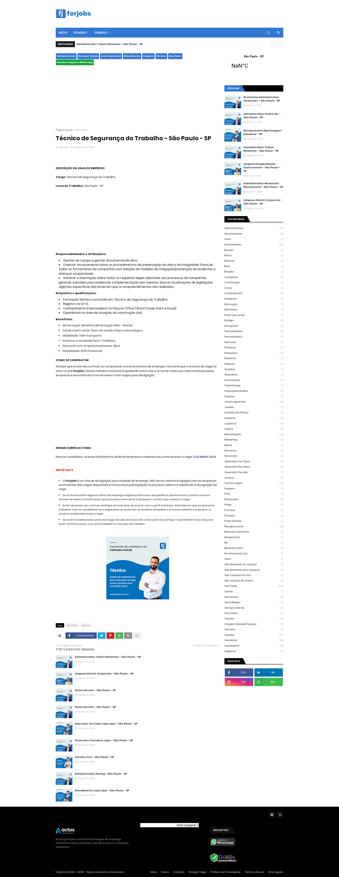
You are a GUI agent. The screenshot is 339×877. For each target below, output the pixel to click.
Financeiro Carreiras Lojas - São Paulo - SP (104, 740)
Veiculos (253, 629)
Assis (253, 239)
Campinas (253, 277)
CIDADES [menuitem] (79, 33)
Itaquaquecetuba (253, 391)
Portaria (253, 510)
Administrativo (66, 56)
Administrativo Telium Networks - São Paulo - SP (110, 44)
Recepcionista (253, 526)
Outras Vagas (253, 483)
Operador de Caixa (253, 467)
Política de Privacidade (226, 872)
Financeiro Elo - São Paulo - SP (95, 690)
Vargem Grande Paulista (253, 624)
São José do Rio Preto (253, 581)
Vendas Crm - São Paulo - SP (94, 757)
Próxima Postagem (205, 645)
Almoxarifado (253, 234)
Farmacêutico (253, 337)
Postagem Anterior (70, 645)
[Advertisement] (138, 96)
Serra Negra (253, 602)
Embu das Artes (253, 315)
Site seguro (275, 872)
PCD (253, 494)
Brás (253, 266)
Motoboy (253, 450)
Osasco (253, 478)
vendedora (253, 646)
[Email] (128, 635)
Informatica (253, 380)
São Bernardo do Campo (253, 564)
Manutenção (253, 434)
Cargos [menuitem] (100, 33)
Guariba (253, 369)
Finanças (253, 347)
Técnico (86, 625)
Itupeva (253, 396)
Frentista (253, 358)
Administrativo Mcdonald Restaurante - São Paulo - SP (263, 185)
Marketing (253, 439)
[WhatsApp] (119, 635)
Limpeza (148, 56)
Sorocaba (253, 613)
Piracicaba (253, 499)
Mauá (253, 445)
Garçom (253, 364)
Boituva (253, 261)
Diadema (253, 299)
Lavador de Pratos (253, 412)
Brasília (253, 271)
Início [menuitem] (63, 33)
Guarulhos (253, 374)
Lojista (253, 429)
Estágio (253, 320)
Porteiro (253, 515)
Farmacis (253, 342)
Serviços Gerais (88, 56)
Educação (253, 304)
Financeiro (253, 353)
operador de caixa (253, 461)
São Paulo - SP (253, 64)
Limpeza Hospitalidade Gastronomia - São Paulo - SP (261, 167)
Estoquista (253, 326)
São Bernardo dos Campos (253, 570)
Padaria (253, 488)
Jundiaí (253, 407)
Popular (233, 88)
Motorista (253, 456)
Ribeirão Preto (253, 548)
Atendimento (132, 56)
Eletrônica (253, 309)
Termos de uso (254, 872)
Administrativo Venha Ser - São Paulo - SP (262, 115)
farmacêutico (253, 331)
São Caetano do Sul (253, 575)
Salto (253, 559)
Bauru (253, 255)
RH (253, 543)
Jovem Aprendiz (111, 56)
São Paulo (175, 56)
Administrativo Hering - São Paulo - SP (101, 774)
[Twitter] (102, 635)
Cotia (253, 288)
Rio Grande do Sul (253, 553)
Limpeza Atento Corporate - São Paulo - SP (104, 673)
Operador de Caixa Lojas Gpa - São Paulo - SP (106, 724)
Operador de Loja (253, 472)
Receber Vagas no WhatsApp (75, 62)
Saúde (253, 591)
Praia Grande (253, 521)
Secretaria (253, 597)
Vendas (161, 56)
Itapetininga (253, 385)
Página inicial (64, 130)
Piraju (253, 504)
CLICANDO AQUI (204, 457)
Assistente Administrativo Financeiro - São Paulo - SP (261, 99)
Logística (253, 423)
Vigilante (253, 651)
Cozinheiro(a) (253, 293)
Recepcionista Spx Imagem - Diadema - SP (263, 132)
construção (253, 282)
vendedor (253, 640)
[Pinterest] (110, 635)
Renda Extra (253, 537)
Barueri (253, 250)
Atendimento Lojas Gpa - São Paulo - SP (102, 790)
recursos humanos (253, 532)
